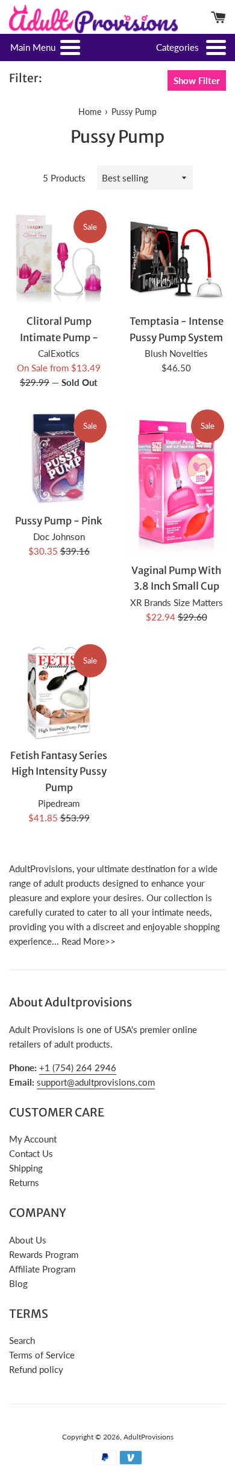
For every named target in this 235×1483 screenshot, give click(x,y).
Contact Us (31, 1153)
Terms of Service (42, 1354)
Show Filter (197, 80)
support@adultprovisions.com (96, 1082)
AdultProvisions (149, 1436)
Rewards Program (43, 1254)
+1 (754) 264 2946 (77, 1067)
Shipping (26, 1167)
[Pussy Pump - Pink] (58, 457)
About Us (27, 1239)
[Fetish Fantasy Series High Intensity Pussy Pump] (58, 692)
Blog (18, 1283)
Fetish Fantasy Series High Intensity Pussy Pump (58, 771)
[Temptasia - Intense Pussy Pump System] (176, 258)
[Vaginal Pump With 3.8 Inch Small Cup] (176, 482)
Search (22, 1340)
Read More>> (88, 941)
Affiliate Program (42, 1268)
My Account (33, 1138)
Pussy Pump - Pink (58, 521)
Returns (24, 1182)
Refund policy (36, 1369)
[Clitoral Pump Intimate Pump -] (58, 258)
